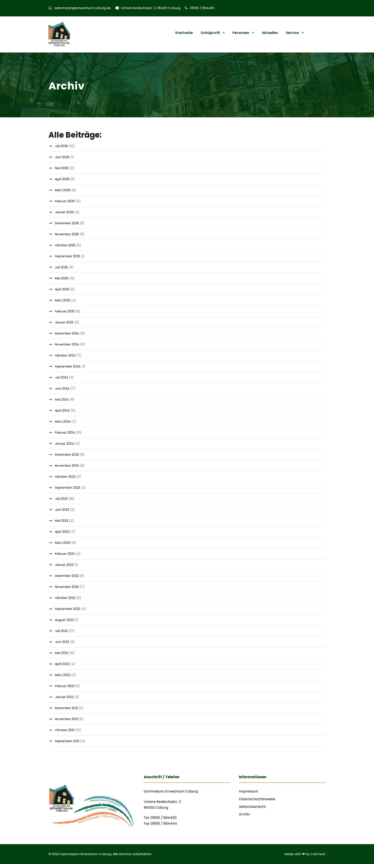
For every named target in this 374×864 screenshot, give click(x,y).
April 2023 (62, 532)
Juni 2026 (62, 157)
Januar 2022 (64, 697)
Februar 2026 (65, 201)
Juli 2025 (61, 267)
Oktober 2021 (64, 730)
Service (292, 32)
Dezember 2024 (67, 333)
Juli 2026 (61, 146)
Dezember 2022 (67, 576)
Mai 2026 (61, 168)
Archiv (244, 814)
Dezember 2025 (67, 223)
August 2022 (64, 620)
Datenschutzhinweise (257, 799)
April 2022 (62, 664)
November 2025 (67, 234)
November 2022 (67, 587)
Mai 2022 (61, 653)
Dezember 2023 (67, 454)
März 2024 (63, 421)
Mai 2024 (62, 399)
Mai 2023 (61, 521)
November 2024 (67, 344)
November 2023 (67, 465)
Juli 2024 (61, 377)
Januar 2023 (64, 565)
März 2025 (62, 300)
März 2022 (62, 675)
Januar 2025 (64, 322)
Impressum (248, 791)
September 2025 (67, 256)
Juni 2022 (62, 642)
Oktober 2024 (65, 355)
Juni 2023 (62, 510)
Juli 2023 (61, 498)
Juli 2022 (61, 631)
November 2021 (66, 719)
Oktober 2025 (65, 245)
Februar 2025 (64, 311)
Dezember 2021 (66, 708)
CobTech (318, 854)
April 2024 (62, 410)
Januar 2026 (64, 212)
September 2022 (67, 609)
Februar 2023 (64, 554)
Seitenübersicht (252, 806)
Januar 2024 (64, 443)
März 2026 (62, 190)
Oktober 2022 (65, 598)
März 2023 (62, 543)
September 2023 (67, 487)
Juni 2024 (62, 388)
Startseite (184, 32)
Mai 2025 (61, 278)
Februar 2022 (64, 686)
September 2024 (68, 366)
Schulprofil (210, 32)
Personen (240, 32)
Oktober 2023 (65, 476)
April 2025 (62, 289)
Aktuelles (270, 32)
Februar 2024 (65, 432)
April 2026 (62, 179)
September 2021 (67, 741)
